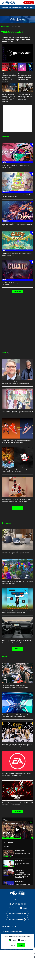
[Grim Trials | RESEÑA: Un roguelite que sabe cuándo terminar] (17, 153)
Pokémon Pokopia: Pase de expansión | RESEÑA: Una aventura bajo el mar (16, 195)
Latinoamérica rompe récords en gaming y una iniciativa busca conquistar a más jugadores (9, 77)
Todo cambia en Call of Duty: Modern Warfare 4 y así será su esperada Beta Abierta (25, 97)
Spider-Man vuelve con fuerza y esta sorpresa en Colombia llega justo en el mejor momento (16, 500)
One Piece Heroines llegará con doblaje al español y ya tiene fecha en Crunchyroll (17, 412)
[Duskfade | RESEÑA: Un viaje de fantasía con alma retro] (17, 211)
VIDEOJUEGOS (19, 851)
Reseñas (5, 136)
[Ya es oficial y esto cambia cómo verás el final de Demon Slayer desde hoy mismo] (17, 457)
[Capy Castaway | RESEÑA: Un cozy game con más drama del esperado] (17, 241)
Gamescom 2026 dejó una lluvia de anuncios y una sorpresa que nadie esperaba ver (16, 39)
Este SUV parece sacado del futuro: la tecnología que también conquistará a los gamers (16, 641)
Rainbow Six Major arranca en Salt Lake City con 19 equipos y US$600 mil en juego (17, 803)
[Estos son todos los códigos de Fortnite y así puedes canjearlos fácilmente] (17, 569)
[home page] (17, 893)
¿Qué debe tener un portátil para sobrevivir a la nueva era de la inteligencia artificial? (16, 553)
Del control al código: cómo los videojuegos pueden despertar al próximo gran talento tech (17, 611)
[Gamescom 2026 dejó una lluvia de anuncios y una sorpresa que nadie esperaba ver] (17, 53)
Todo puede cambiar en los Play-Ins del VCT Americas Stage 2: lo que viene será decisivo (15, 686)
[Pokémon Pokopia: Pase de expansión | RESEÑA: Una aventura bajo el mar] (17, 182)
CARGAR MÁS (17, 291)
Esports (5, 656)
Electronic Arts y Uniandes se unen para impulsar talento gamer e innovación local (17, 774)
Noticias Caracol (5, 26)
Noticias (14, 940)
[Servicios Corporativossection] (32, 931)
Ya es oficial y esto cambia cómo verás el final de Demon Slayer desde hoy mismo (16, 470)
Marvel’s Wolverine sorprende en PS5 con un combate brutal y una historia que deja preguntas (9, 97)
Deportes (23, 940)
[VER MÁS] (12, 297)
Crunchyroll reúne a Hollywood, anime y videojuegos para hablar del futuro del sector (15, 382)
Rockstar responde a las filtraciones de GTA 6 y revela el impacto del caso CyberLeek (25, 76)
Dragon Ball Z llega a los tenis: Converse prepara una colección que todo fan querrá (16, 441)
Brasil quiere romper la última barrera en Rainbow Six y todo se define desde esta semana (17, 715)
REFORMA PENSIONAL (15, 7)
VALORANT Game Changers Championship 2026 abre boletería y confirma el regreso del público (17, 745)
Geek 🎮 (5, 353)
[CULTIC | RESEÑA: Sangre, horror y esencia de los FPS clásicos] (17, 270)
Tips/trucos (6, 523)
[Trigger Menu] (2, 2)
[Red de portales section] (32, 926)
